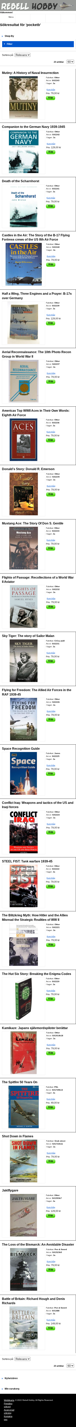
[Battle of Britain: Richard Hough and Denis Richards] (23, 1328)
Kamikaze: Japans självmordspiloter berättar (35, 1028)
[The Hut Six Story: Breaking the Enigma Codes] (23, 999)
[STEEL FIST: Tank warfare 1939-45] (23, 886)
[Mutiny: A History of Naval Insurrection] (23, 98)
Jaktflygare (10, 1190)
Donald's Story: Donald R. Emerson (28, 469)
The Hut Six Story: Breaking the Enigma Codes (36, 974)
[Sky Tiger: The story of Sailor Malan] (23, 661)
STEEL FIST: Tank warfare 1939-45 (27, 861)
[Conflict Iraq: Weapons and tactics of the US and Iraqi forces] (23, 832)
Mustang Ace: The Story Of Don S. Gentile (32, 523)
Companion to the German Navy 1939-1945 (33, 126)
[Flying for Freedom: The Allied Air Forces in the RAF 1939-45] (23, 720)
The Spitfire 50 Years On (19, 1082)
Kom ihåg (51, 89)
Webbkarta (9, 1400)
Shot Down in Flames (17, 1136)
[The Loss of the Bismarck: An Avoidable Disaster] (23, 1270)
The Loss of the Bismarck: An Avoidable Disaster (38, 1244)
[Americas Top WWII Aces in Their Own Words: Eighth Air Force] (23, 440)
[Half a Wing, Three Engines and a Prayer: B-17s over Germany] (23, 323)
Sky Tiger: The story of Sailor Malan (28, 636)
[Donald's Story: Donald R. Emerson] (23, 494)
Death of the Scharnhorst (20, 181)
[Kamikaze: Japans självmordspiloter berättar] (23, 1053)
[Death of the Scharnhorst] (23, 206)
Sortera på (7, 55)
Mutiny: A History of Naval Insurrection (30, 73)
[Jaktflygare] (23, 1215)
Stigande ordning (34, 55)
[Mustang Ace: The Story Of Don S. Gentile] (23, 548)
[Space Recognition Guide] (23, 773)
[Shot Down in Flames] (23, 1161)
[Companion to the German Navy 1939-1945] (23, 152)
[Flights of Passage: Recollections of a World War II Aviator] (23, 607)
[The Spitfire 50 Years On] (23, 1107)
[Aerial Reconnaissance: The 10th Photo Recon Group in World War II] (23, 382)
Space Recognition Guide (21, 748)
